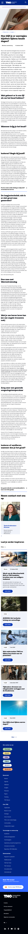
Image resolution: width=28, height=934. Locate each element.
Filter (2, 547)
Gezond (7, 753)
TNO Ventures (7, 866)
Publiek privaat (7, 859)
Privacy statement (8, 906)
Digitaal (7, 761)
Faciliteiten (6, 833)
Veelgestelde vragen (9, 826)
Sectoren (7, 765)
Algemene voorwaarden (9, 917)
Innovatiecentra (8, 869)
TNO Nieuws (7, 800)
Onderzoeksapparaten (9, 836)
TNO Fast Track (7, 863)
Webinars (6, 784)
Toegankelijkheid (8, 910)
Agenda (6, 781)
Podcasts (6, 790)
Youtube (11, 929)
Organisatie (7, 807)
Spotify (18, 929)
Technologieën (7, 840)
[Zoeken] (25, 2)
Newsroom (6, 775)
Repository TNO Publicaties (10, 849)
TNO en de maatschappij (10, 820)
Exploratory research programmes (12, 843)
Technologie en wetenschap (10, 830)
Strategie (6, 813)
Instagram (15, 929)
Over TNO (5, 804)
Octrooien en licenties (9, 846)
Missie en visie (7, 810)
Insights (6, 787)
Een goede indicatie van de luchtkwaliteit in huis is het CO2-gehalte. (13, 489)
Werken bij (8, 769)
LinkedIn (5, 929)
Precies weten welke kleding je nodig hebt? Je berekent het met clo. (13, 188)
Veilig (6, 757)
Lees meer (9, 592)
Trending (6, 797)
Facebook (8, 929)
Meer (13, 737)
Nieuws (6, 778)
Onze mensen (7, 817)
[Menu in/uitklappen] (2, 2)
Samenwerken (7, 853)
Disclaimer (6, 913)
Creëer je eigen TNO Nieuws (15, 887)
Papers (6, 794)
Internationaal (7, 872)
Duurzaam (7, 749)
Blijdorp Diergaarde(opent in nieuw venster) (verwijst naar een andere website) (14, 370)
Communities (7, 823)
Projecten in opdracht (9, 856)
